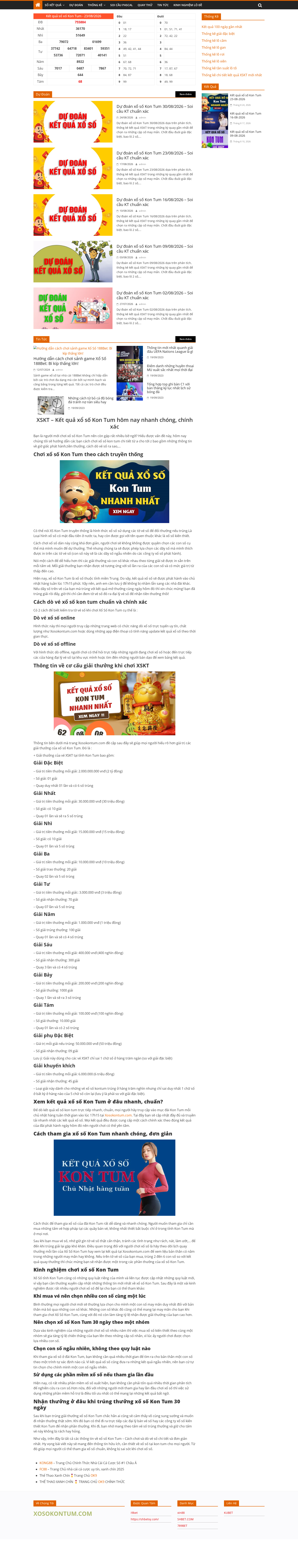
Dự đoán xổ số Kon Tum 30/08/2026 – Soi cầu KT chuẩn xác (155, 109)
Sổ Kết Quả (53, 5)
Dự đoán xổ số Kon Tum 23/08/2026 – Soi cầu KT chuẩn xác (155, 155)
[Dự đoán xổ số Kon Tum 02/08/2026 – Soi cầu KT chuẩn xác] (73, 290)
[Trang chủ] (37, 5)
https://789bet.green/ (55, 1549)
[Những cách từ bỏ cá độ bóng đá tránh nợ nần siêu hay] (52, 399)
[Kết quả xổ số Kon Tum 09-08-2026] (216, 132)
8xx (36, 1456)
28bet (45, 1456)
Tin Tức (163, 5)
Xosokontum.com (118, 1115)
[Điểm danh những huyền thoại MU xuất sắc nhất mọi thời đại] (131, 366)
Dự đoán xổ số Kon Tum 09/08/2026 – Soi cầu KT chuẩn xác (155, 248)
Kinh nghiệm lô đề (188, 5)
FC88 (43, 1469)
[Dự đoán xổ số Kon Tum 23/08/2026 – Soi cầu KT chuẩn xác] (73, 150)
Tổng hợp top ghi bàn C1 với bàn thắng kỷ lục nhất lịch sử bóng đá (169, 388)
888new (69, 1456)
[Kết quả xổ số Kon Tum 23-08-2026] (216, 95)
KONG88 (46, 1463)
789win (57, 1456)
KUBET (228, 1513)
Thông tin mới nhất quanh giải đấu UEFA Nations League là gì (170, 349)
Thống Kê (95, 5)
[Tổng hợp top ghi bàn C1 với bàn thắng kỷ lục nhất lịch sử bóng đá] (131, 385)
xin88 (181, 1513)
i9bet (134, 1513)
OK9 (94, 1475)
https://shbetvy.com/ (145, 1519)
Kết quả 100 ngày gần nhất (222, 27)
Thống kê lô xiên (214, 61)
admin (142, 117)
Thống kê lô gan (214, 47)
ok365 (79, 1456)
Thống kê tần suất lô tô (219, 68)
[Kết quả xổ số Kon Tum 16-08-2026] (216, 114)
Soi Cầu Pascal (121, 5)
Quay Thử (145, 5)
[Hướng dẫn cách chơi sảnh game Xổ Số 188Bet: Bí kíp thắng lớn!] (73, 348)
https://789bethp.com (86, 1549)
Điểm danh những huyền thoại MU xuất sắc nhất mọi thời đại (170, 368)
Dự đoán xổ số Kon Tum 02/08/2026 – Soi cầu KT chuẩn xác (155, 295)
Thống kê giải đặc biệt (218, 33)
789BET (182, 1526)
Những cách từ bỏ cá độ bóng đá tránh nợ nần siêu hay (91, 400)
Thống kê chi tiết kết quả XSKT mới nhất (232, 75)
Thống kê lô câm (214, 40)
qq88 (88, 1456)
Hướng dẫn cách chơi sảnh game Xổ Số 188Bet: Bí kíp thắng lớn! (69, 361)
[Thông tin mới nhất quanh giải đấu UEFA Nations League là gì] (131, 348)
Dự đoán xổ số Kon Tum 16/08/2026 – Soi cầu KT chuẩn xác (155, 202)
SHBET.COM (185, 1519)
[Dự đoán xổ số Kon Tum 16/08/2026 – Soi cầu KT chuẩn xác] (73, 196)
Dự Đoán (76, 5)
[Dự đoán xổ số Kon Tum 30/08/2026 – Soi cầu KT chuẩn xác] (73, 103)
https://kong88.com (13, 1545)
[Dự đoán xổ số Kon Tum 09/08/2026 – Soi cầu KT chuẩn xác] (73, 243)
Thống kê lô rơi (213, 54)
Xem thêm (186, 94)
